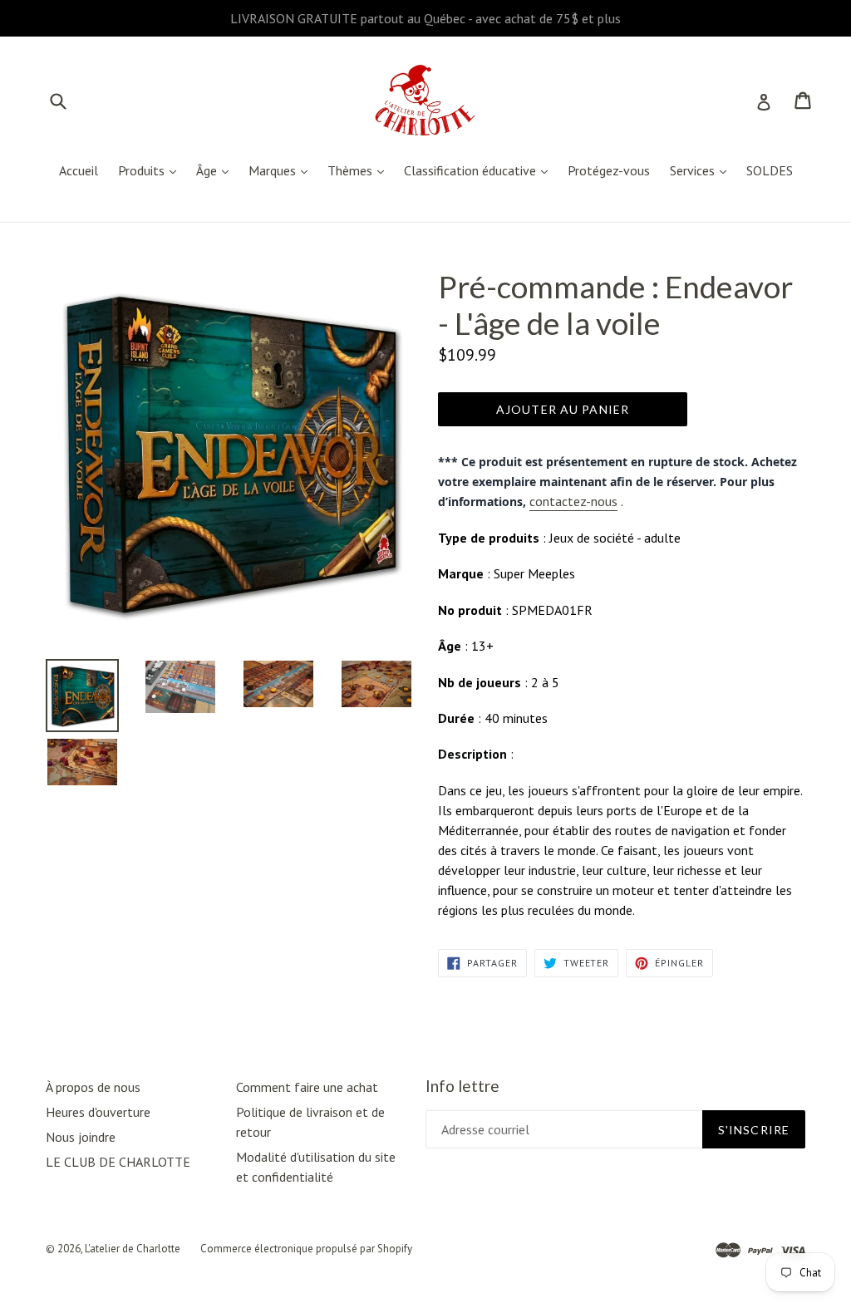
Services (702, 170)
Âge (216, 170)
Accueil (78, 170)
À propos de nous (93, 1087)
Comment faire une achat (307, 1087)
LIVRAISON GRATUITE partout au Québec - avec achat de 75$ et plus (425, 18)
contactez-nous (573, 501)
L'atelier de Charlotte (132, 1249)
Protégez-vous (609, 170)
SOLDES (769, 170)
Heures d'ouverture (98, 1112)
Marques (282, 170)
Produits (151, 170)
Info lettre (462, 1086)
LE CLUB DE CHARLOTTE (118, 1161)
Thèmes (359, 170)
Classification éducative (480, 170)
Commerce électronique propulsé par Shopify (306, 1249)
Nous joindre (81, 1137)
